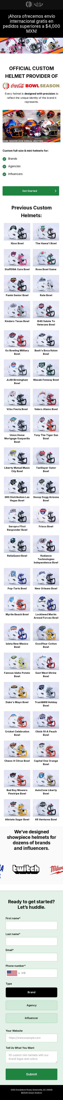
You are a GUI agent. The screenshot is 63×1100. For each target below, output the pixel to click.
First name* (13, 918)
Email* (10, 950)
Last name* (13, 934)
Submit (31, 1074)
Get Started (29, 191)
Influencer (31, 1018)
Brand (31, 992)
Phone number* (16, 965)
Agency (32, 1005)
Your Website (14, 1030)
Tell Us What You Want (20, 1047)
